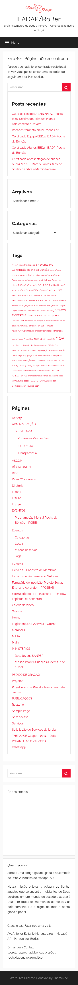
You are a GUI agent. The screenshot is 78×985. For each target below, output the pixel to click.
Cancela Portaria (35, 300)
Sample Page (21, 711)
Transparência (27, 453)
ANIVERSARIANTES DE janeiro (26, 295)
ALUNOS (58, 290)
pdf (13, 345)
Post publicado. (23, 345)
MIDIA (16, 636)
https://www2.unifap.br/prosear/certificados (33, 331)
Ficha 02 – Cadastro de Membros (34, 570)
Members (18, 630)
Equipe (16, 504)
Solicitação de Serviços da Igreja (34, 729)
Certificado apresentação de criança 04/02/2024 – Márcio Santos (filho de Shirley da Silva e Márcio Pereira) (37, 164)
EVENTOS (19, 510)
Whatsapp (19, 747)
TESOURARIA (24, 446)
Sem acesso (20, 717)
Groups (17, 611)
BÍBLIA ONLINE (22, 467)
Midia (15, 642)
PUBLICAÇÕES (22, 698)
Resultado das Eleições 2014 (38, 371)
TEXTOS (23, 376)
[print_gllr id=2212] (20, 381)
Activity (17, 418)
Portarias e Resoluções (33, 438)
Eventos (17, 530)
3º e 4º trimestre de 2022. (23, 265)
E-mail (16, 492)
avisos (24, 300)
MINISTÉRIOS (21, 648)
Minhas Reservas (26, 550)
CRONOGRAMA (39, 305)
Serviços (18, 723)
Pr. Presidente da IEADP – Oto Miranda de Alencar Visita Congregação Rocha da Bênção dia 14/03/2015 (38, 350)
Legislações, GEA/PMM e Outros (34, 624)
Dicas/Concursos (24, 479)
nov (60, 338)
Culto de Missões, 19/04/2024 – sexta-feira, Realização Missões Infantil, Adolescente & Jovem (38, 119)
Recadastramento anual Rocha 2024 (36, 130)
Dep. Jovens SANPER (29, 655)
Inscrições (58, 331)
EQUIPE (17, 498)
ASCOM (17, 460)
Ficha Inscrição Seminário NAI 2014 (35, 576)
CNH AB (47, 300)
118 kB (26, 285)
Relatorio (18, 704)
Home (16, 617)
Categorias (22, 537)
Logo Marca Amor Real (22, 339)
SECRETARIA (23, 431)
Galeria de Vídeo (23, 605)
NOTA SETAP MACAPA (44, 339)
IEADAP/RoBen (39, 19)
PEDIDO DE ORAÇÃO (26, 674)
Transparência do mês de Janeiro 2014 (45, 376)
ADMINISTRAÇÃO (24, 424)
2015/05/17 (48, 290)
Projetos (17, 681)
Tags (18, 556)
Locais (19, 543)
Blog (15, 473)
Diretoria (17, 485)
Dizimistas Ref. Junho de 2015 (40, 310)
